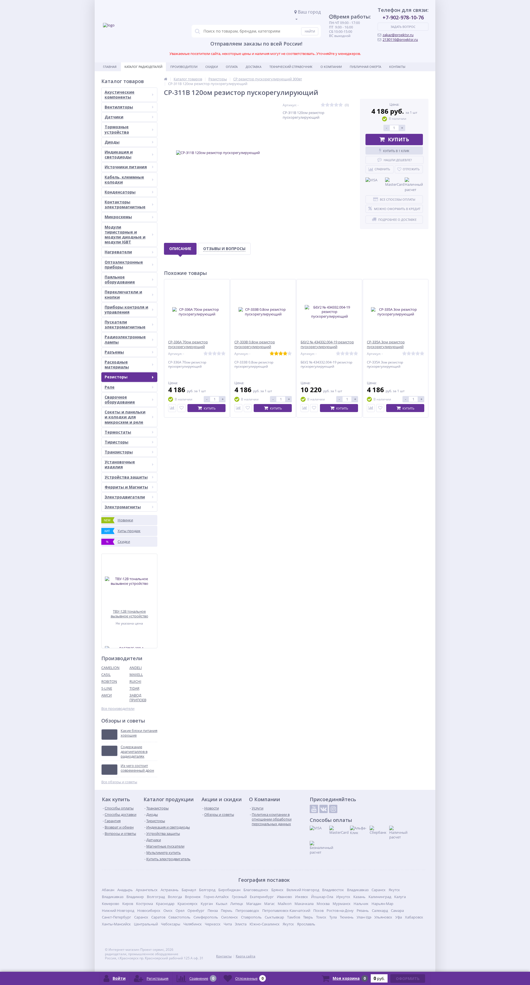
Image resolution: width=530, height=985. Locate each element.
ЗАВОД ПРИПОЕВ (137, 697)
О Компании (331, 67)
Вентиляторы (119, 107)
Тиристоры (116, 442)
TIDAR (134, 688)
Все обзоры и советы (119, 782)
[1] (323, 105)
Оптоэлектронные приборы (124, 264)
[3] (332, 105)
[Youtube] (314, 809)
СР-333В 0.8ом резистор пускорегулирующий (254, 344)
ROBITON (109, 681)
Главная (109, 67)
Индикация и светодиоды (119, 154)
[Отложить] (181, 408)
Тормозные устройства (117, 129)
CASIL (106, 674)
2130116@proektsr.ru (400, 39)
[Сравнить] (172, 408)
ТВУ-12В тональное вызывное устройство (129, 613)
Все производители (117, 708)
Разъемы (114, 352)
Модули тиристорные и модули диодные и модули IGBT (125, 234)
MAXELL (136, 674)
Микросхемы (118, 216)
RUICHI (135, 681)
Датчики (114, 117)
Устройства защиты (126, 477)
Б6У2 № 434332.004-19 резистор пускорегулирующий (327, 344)
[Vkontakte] (323, 809)
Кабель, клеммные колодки (124, 179)
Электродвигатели (125, 497)
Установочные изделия (120, 464)
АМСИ (106, 695)
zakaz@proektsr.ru (398, 34)
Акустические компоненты (119, 94)
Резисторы (116, 376)
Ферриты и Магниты (126, 487)
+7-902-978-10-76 (403, 17)
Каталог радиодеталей (143, 67)
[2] (327, 105)
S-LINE (106, 688)
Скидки (211, 67)
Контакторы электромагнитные (125, 204)
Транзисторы (119, 452)
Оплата (232, 67)
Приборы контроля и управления (126, 309)
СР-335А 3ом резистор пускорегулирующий (386, 344)
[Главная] (165, 78)
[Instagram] (333, 809)
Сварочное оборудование (120, 399)
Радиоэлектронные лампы (125, 339)
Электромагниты (123, 506)
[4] (336, 105)
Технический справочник (290, 67)
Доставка (253, 67)
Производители (183, 67)
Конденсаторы (120, 192)
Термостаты (118, 432)
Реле (110, 387)
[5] (340, 105)
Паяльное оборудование (120, 279)
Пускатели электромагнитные (125, 324)
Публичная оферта (365, 67)
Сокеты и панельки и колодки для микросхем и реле (125, 416)
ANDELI (135, 667)
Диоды (112, 142)
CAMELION (110, 667)
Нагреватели (118, 251)
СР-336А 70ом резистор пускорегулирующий (188, 344)
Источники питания (126, 166)
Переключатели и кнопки (123, 294)
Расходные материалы (117, 364)
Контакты (397, 67)
